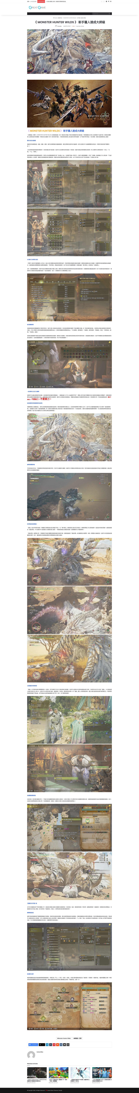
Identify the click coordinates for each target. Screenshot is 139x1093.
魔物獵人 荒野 (77, 1038)
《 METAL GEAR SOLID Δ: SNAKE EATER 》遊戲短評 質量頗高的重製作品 (37, 1080)
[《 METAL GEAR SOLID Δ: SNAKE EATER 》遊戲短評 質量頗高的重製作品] (37, 1072)
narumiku (60, 26)
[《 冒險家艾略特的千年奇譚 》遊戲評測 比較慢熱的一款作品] (80, 1072)
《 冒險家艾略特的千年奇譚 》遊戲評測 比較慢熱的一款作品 (80, 1080)
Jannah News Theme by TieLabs (54, 1090)
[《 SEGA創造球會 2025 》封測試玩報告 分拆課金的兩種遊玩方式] (102, 1072)
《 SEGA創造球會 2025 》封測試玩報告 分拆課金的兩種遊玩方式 (102, 1080)
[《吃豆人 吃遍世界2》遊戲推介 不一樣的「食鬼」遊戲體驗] (58, 1072)
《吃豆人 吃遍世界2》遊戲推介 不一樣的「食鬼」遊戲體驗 (58, 1080)
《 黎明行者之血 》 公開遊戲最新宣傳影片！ (55, 1)
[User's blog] (36, 7)
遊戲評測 (60, 17)
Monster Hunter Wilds (64, 1038)
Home (55, 17)
